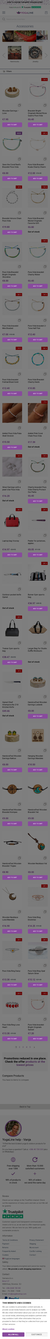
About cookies (8, 1329)
